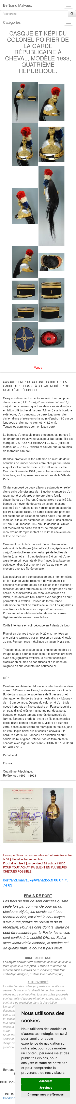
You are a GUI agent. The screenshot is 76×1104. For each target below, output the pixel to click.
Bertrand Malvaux (17, 5)
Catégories (12, 22)
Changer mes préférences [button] (46, 1094)
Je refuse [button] (45, 1087)
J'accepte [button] (45, 1080)
